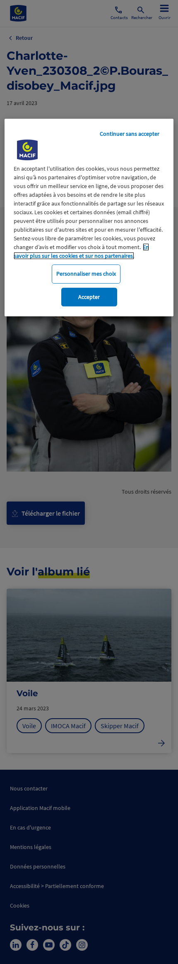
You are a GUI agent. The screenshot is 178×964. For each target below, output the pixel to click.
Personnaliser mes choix (86, 273)
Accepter (89, 297)
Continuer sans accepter (129, 133)
